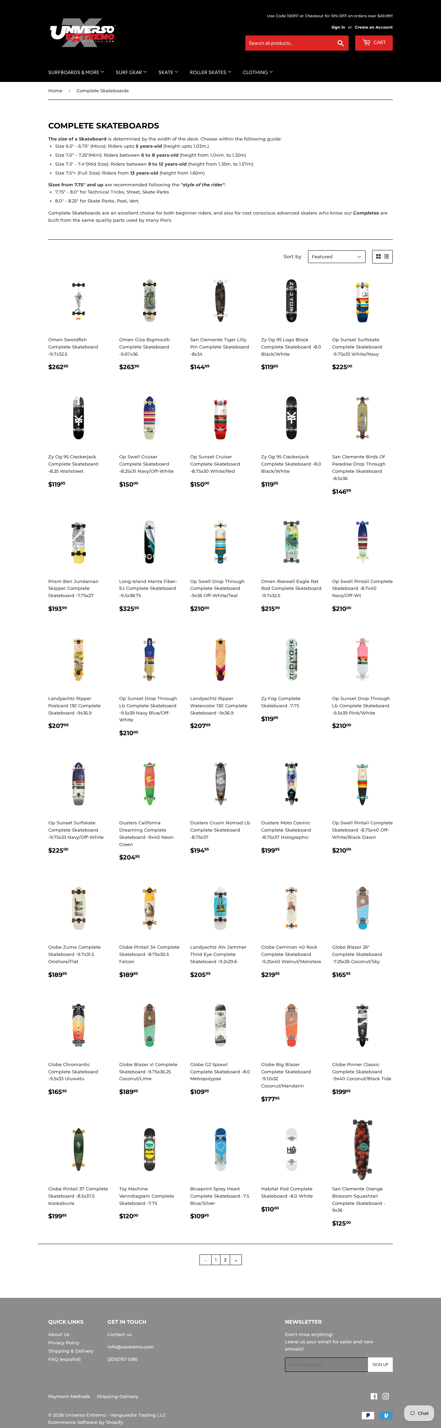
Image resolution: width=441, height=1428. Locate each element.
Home (55, 90)
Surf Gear (129, 72)
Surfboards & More (74, 72)
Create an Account (374, 27)
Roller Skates (208, 72)
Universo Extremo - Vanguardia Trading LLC (115, 1415)
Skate (166, 72)
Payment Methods (69, 1396)
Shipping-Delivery (117, 1396)
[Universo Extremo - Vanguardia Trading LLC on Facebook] (374, 1397)
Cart (379, 42)
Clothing (256, 72)
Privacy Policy (63, 1342)
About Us (59, 1334)
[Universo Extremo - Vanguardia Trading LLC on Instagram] (385, 1397)
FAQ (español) (64, 1359)
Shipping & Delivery (71, 1351)
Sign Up (380, 1364)
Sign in (338, 27)
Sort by (292, 256)
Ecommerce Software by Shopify (85, 1422)
